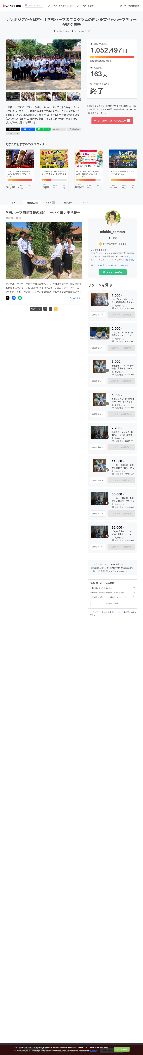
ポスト (14, 129)
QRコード (14, 133)
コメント (86, 202)
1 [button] (45, 308)
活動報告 (32, 202)
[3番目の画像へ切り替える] (43, 96)
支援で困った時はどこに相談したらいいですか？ (108, 597)
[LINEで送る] (20, 298)
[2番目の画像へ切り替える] (28, 96)
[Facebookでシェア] (14, 298)
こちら (118, 612)
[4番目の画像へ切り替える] (59, 96)
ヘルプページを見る (112, 603)
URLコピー (60, 129)
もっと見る (75, 297)
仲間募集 (68, 202)
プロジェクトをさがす (86, 5)
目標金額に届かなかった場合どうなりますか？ (108, 592)
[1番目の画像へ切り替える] (13, 96)
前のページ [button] (36, 308)
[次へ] (78, 65)
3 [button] (55, 308)
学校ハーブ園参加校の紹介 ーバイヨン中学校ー (43, 212)
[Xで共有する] (7, 298)
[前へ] (9, 65)
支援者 (50, 202)
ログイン (122, 5)
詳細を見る (96, 314)
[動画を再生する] (43, 65)
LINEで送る (44, 129)
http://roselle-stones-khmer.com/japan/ (111, 265)
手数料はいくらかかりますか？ (102, 588)
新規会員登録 (133, 5)
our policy (93, 1050)
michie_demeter (63, 31)
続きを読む (130, 259)
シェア (29, 129)
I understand (122, 1049)
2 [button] (50, 308)
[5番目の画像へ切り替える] (74, 96)
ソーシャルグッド (82, 31)
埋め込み (75, 129)
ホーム (14, 202)
